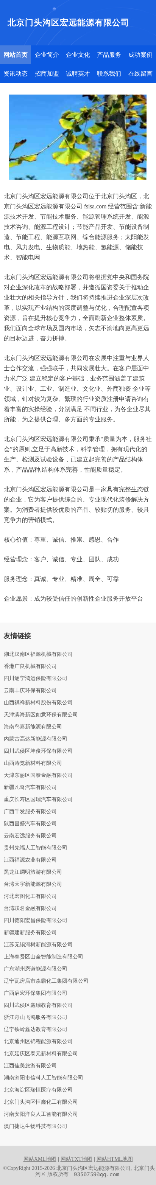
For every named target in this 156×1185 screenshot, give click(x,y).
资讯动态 (15, 73)
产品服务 (109, 54)
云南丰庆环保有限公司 (30, 690)
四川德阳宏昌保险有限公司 (35, 920)
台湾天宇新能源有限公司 (33, 884)
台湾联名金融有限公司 (30, 908)
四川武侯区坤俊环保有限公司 (38, 751)
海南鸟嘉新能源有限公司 (33, 727)
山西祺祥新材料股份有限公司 (38, 702)
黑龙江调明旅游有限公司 (33, 872)
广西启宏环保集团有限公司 (35, 993)
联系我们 (109, 73)
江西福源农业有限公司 (30, 860)
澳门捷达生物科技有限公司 (35, 1126)
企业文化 (78, 54)
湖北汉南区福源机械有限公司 (38, 654)
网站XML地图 (39, 1159)
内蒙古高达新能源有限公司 (35, 739)
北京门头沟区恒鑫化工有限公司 (41, 1102)
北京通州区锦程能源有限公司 (38, 1041)
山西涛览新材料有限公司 (33, 763)
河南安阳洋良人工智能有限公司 (41, 1114)
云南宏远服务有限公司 (30, 836)
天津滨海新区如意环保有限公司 (41, 715)
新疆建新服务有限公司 (30, 932)
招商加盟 (47, 73)
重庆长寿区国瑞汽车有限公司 (38, 799)
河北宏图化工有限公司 (30, 896)
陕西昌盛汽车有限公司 (30, 823)
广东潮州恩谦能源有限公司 (35, 969)
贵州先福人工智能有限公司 (35, 848)
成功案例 (140, 54)
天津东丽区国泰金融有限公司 (38, 775)
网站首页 (15, 54)
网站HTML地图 (115, 1159)
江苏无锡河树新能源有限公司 (38, 944)
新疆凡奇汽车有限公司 (30, 787)
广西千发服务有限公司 (30, 811)
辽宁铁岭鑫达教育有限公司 (35, 1029)
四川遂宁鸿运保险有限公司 (35, 678)
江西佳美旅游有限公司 (30, 1066)
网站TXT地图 (76, 1159)
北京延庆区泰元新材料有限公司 (41, 1053)
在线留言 (140, 73)
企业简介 (47, 54)
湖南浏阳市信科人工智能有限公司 (43, 1078)
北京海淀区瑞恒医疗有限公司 (38, 1090)
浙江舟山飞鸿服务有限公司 (35, 1017)
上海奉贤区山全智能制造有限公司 (43, 957)
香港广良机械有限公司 (30, 666)
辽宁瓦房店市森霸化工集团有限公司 (46, 981)
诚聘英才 (78, 73)
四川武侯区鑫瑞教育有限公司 (38, 1005)
